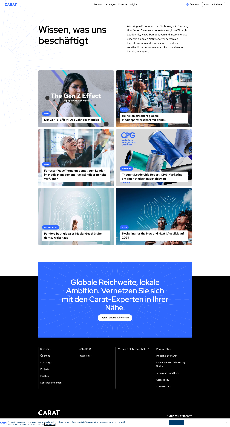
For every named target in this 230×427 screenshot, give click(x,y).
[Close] (226, 422)
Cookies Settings (176, 422)
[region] (115, 422)
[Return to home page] (11, 4)
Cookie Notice (50, 424)
